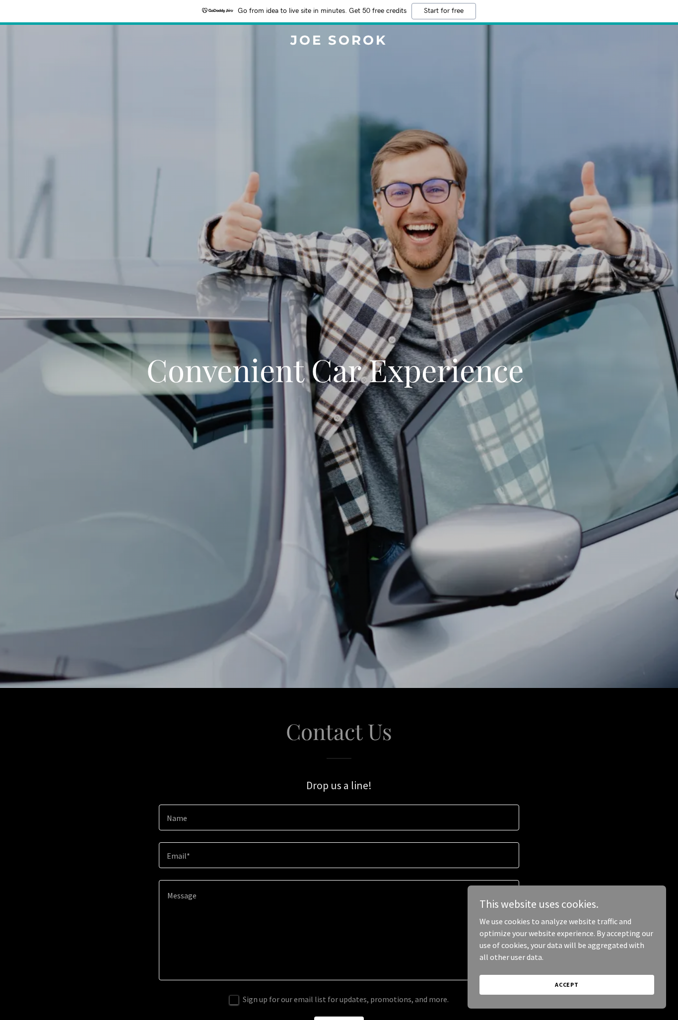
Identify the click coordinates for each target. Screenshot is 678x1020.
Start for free (444, 10)
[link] (339, 42)
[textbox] (339, 817)
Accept (567, 984)
